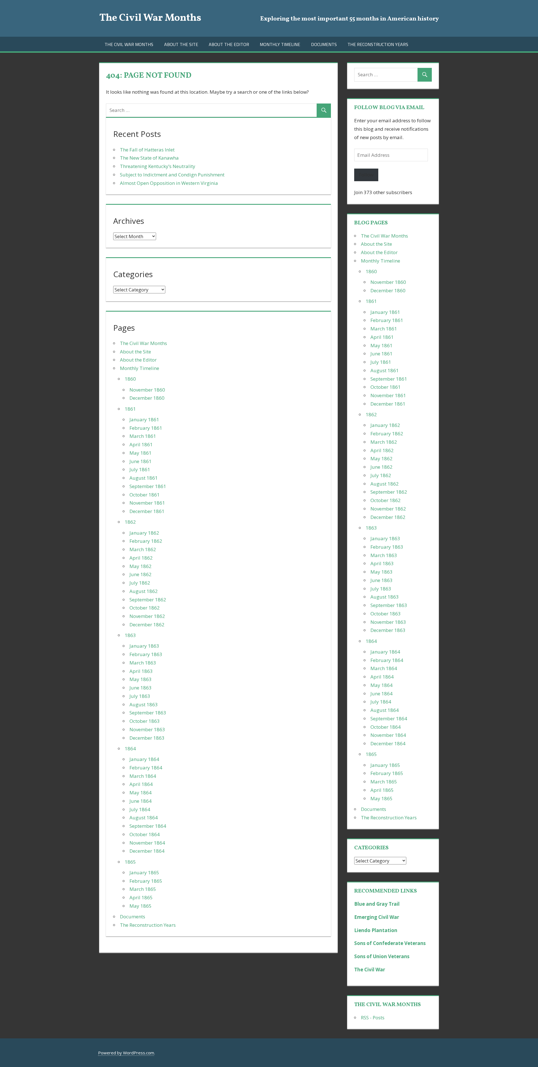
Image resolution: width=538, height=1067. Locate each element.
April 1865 (141, 897)
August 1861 (143, 478)
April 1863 (141, 671)
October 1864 (144, 834)
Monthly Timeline (280, 44)
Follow (366, 174)
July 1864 (139, 809)
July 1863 (139, 696)
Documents (324, 44)
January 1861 (144, 419)
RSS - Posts (372, 1017)
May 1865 (140, 906)
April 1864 (141, 784)
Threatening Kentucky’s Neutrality (157, 166)
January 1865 (144, 872)
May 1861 (140, 453)
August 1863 (143, 704)
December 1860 (146, 398)
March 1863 (142, 662)
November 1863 (147, 729)
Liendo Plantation (375, 930)
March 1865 (142, 889)
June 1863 (140, 687)
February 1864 (145, 767)
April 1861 (141, 444)
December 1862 (146, 624)
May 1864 (140, 792)
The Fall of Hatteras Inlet (147, 149)
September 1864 (147, 826)
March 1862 (142, 549)
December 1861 (146, 511)
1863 (130, 635)
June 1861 (140, 461)
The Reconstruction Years (377, 44)
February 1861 (145, 428)
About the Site (181, 44)
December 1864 (146, 851)
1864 (130, 748)
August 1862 (143, 591)
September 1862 (147, 599)
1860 (130, 379)
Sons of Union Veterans (381, 956)
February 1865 (145, 881)
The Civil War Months (150, 18)
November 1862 (147, 616)
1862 (130, 522)
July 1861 (139, 469)
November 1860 (147, 390)
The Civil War (369, 969)
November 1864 (147, 843)
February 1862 (145, 541)
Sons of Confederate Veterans (390, 943)
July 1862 (139, 583)
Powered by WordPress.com (126, 1052)
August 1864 (143, 817)
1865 (130, 862)
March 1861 (142, 436)
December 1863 (146, 738)
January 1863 (144, 646)
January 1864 (144, 759)
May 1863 (140, 679)
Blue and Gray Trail (377, 904)
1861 (130, 409)
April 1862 (141, 558)
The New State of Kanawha (149, 158)
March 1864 (142, 776)
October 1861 (144, 494)
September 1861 (147, 486)
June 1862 (140, 574)
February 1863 (145, 654)
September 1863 (147, 712)
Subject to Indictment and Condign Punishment (172, 174)
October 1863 (144, 721)
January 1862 (144, 533)
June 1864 (140, 801)
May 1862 (140, 566)
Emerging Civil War (376, 917)
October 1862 (144, 607)
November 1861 (147, 503)
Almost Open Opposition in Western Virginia (169, 183)
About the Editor (229, 44)
